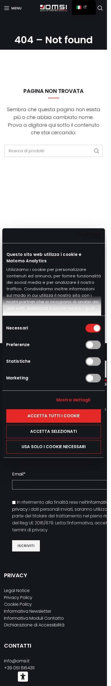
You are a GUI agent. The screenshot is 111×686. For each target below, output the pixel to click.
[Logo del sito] (53, 8)
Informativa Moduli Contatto (34, 618)
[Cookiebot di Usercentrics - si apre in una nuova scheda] (77, 235)
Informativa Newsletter (27, 611)
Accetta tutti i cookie (53, 416)
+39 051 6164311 (19, 668)
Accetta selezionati (53, 431)
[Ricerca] (100, 8)
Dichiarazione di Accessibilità (34, 625)
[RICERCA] (97, 151)
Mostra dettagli (73, 400)
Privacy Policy (18, 597)
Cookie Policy (18, 604)
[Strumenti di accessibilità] (23, 677)
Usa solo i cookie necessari (54, 446)
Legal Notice (17, 590)
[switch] (93, 344)
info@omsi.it (17, 661)
